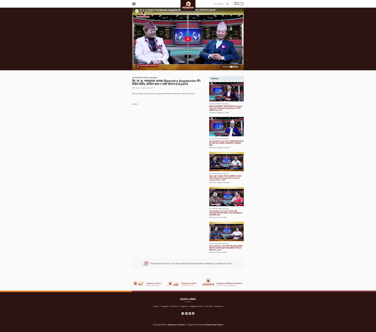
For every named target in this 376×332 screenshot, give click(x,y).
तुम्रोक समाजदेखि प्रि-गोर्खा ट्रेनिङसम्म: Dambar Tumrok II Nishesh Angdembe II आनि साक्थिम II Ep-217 (226, 108)
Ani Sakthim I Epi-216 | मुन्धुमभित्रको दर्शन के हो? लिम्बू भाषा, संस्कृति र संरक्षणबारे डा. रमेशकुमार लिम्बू (226, 143)
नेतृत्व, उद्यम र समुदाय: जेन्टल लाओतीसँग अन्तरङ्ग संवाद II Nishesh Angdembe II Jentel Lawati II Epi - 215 (225, 178)
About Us (174, 306)
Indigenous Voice (196, 306)
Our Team (209, 306)
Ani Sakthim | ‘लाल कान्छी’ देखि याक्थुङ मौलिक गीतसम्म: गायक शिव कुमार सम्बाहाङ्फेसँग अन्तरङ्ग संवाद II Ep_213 (226, 248)
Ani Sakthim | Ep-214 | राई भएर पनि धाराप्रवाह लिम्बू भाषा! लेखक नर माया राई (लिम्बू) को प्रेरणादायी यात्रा (225, 213)
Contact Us (219, 306)
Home (156, 306)
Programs (165, 306)
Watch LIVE (236, 3)
